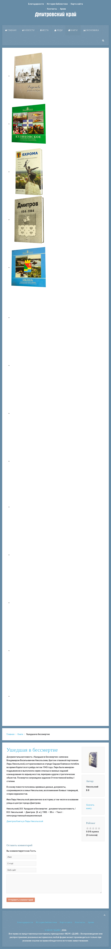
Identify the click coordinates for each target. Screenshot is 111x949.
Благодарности (36, 4)
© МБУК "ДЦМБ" (53, 930)
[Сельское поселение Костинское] (29, 413)
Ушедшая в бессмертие (32, 750)
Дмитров (11, 821)
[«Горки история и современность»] (29, 696)
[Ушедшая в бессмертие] (93, 759)
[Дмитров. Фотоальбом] (29, 650)
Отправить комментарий (20, 900)
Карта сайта (77, 4)
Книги (73, 30)
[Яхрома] (29, 172)
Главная (11, 30)
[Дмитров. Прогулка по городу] (29, 365)
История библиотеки (57, 4)
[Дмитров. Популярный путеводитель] (29, 317)
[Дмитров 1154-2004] (29, 219)
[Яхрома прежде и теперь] (29, 555)
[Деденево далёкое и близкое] (29, 76)
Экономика (92, 30)
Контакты (52, 9)
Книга (19, 821)
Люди (59, 30)
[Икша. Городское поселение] (29, 267)
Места (45, 30)
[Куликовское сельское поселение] (29, 124)
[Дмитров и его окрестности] (29, 461)
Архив (63, 9)
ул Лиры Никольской (32, 821)
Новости (29, 30)
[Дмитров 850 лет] (29, 602)
